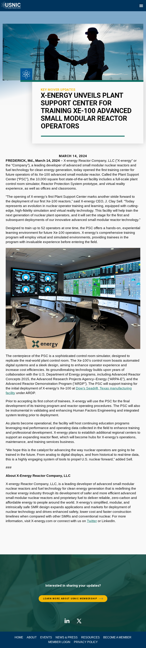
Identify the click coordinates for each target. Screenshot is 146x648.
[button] (141, 6)
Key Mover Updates (58, 89)
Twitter (92, 521)
